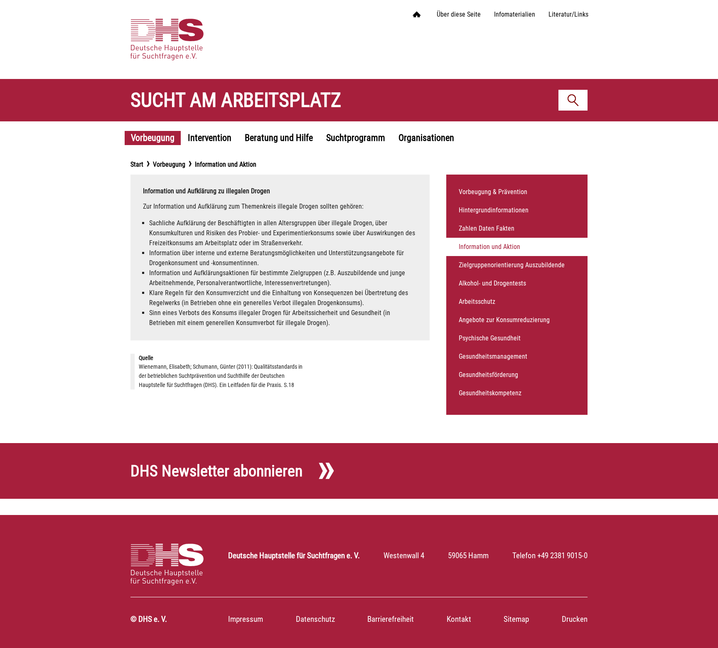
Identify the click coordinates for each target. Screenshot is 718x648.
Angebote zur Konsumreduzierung (504, 320)
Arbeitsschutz (477, 302)
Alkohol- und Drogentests (492, 283)
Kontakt (459, 619)
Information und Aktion (489, 247)
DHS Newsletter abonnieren (216, 470)
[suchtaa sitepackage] (187, 31)
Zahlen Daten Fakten (486, 228)
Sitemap (516, 619)
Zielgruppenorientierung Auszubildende (512, 265)
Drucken (575, 619)
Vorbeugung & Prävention (493, 192)
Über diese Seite (459, 14)
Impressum (245, 619)
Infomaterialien (514, 14)
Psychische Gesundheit (490, 338)
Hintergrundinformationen (494, 210)
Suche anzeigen (576, 102)
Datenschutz (315, 619)
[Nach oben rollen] (700, 630)
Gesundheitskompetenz (490, 393)
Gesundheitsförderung (488, 375)
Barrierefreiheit (390, 619)
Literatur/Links (568, 14)
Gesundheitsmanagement (493, 356)
